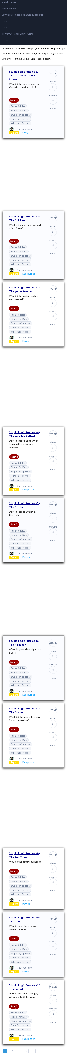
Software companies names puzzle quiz (22, 14)
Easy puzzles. (28, 273)
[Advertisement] (33, 174)
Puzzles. (26, 341)
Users (5, 39)
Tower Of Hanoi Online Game (18, 33)
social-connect (10, 2)
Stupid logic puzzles (21, 114)
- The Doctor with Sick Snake (24, 75)
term (4, 21)
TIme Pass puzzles (20, 119)
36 (26, 1051)
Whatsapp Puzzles (20, 123)
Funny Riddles (18, 106)
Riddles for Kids (19, 110)
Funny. (25, 132)
